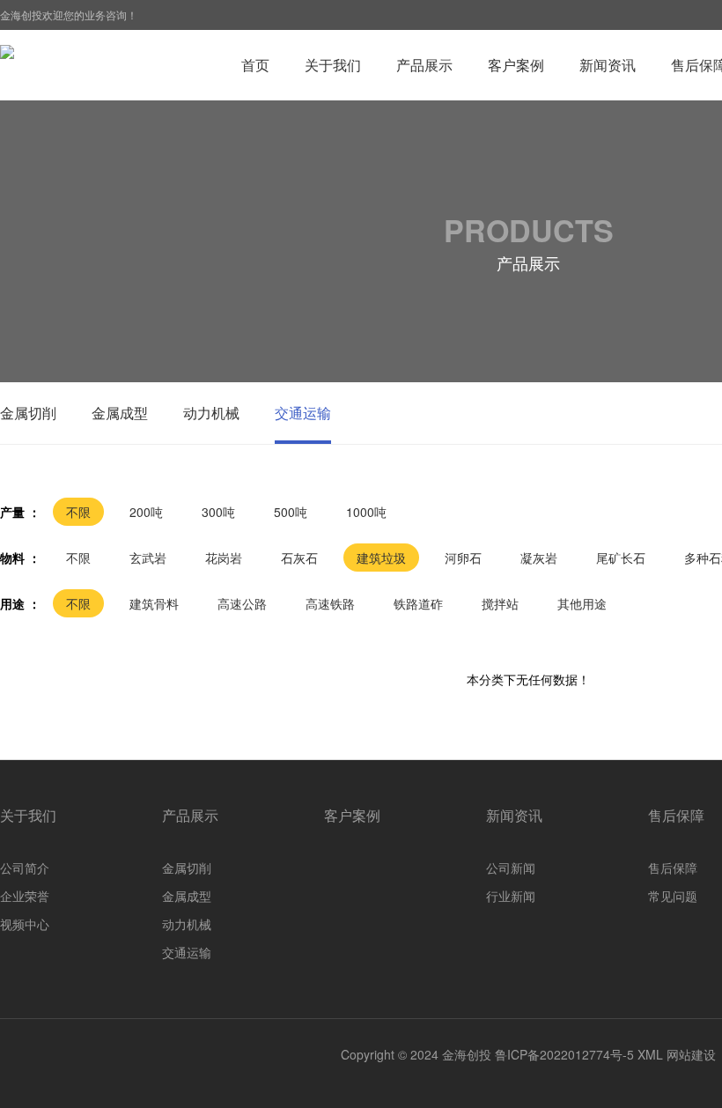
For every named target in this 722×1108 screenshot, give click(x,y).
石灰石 (299, 557)
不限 (78, 512)
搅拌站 (500, 603)
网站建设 (691, 1054)
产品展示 (424, 65)
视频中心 (24, 924)
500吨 (290, 512)
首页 (255, 65)
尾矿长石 (620, 557)
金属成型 (120, 413)
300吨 (218, 512)
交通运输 (303, 413)
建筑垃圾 (381, 557)
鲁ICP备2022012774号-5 (564, 1054)
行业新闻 (510, 896)
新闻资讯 (607, 65)
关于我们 (333, 65)
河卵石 (463, 557)
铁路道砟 (418, 603)
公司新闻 (510, 867)
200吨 (146, 512)
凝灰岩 (538, 557)
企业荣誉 (24, 896)
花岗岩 (223, 557)
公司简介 (24, 867)
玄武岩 (147, 557)
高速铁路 (330, 603)
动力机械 (211, 413)
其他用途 (582, 603)
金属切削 (28, 413)
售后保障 (676, 815)
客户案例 (516, 65)
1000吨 (366, 512)
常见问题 (672, 896)
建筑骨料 (154, 603)
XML (650, 1054)
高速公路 (242, 603)
